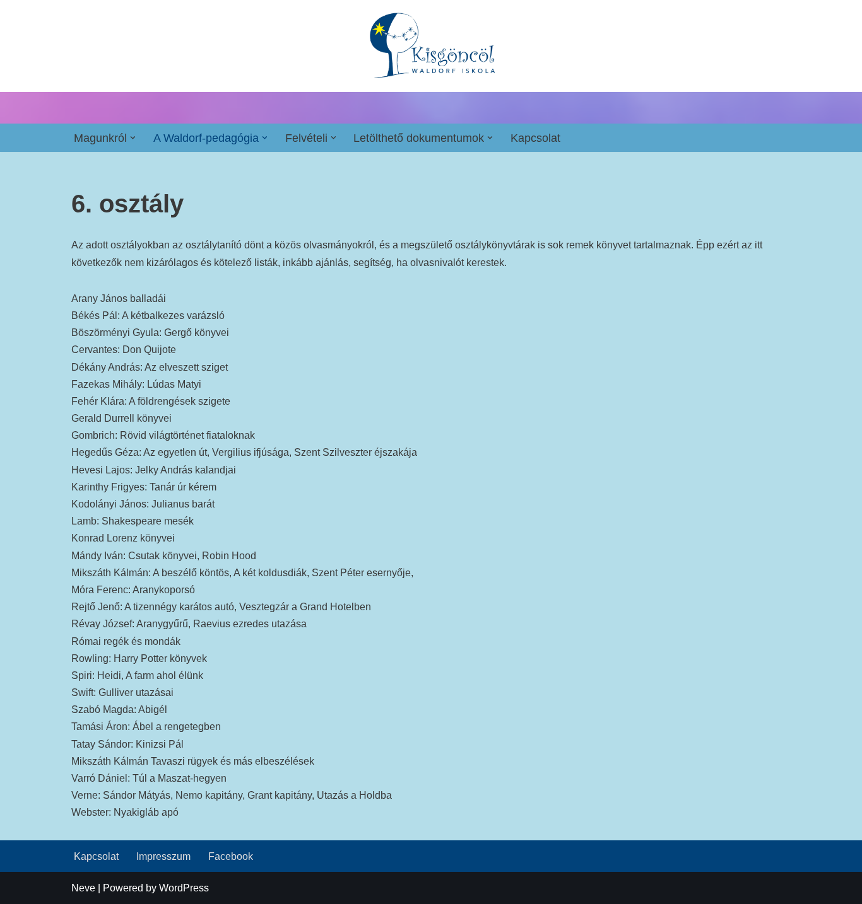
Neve (83, 888)
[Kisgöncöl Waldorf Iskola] (431, 46)
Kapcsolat (535, 138)
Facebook (230, 856)
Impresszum (163, 856)
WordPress (184, 888)
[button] (133, 138)
